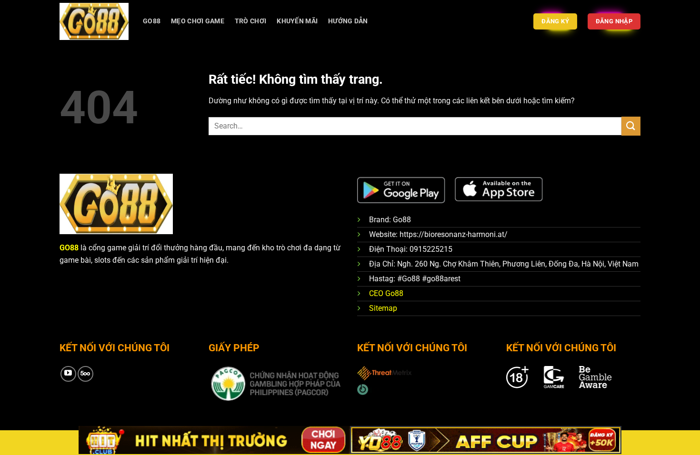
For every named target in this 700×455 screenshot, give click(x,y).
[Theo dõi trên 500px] (85, 374)
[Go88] (94, 21)
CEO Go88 (386, 293)
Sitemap (383, 308)
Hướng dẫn (348, 21)
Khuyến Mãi (297, 21)
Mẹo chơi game (197, 21)
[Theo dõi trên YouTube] (68, 374)
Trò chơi (250, 21)
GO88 (151, 21)
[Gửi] (630, 126)
